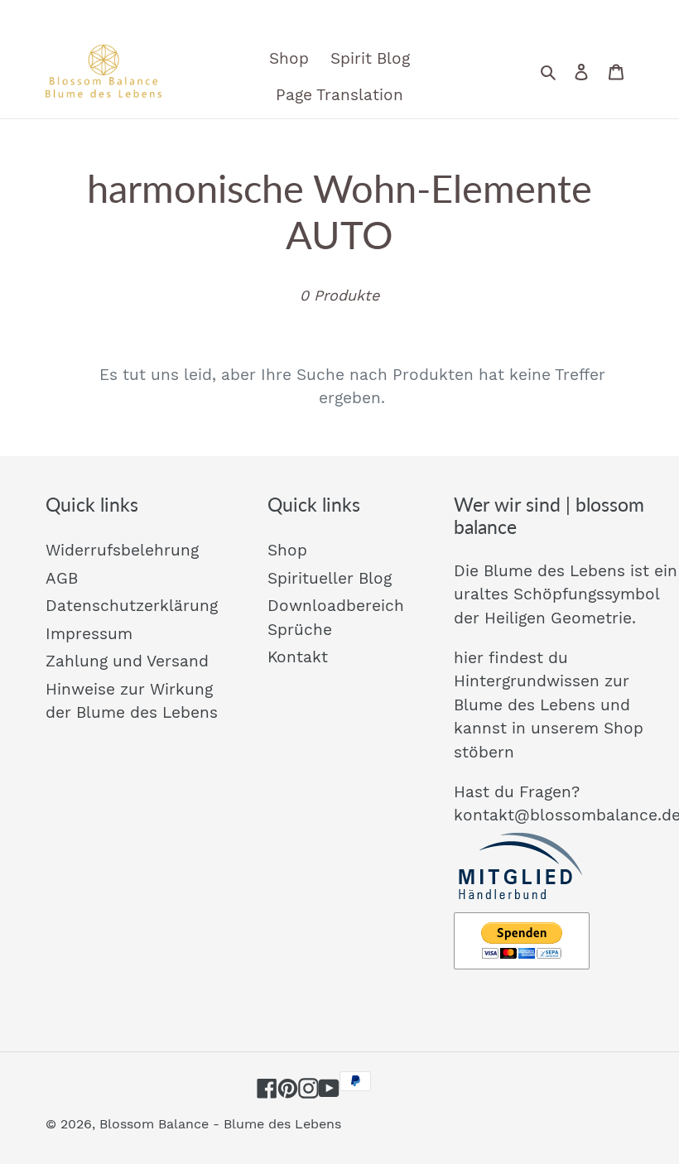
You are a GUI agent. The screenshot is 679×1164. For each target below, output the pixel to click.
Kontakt (297, 656)
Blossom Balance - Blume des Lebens (220, 1124)
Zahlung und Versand (127, 661)
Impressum (89, 633)
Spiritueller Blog (329, 578)
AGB (62, 578)
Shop (287, 550)
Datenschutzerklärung (132, 605)
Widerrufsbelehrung (122, 550)
